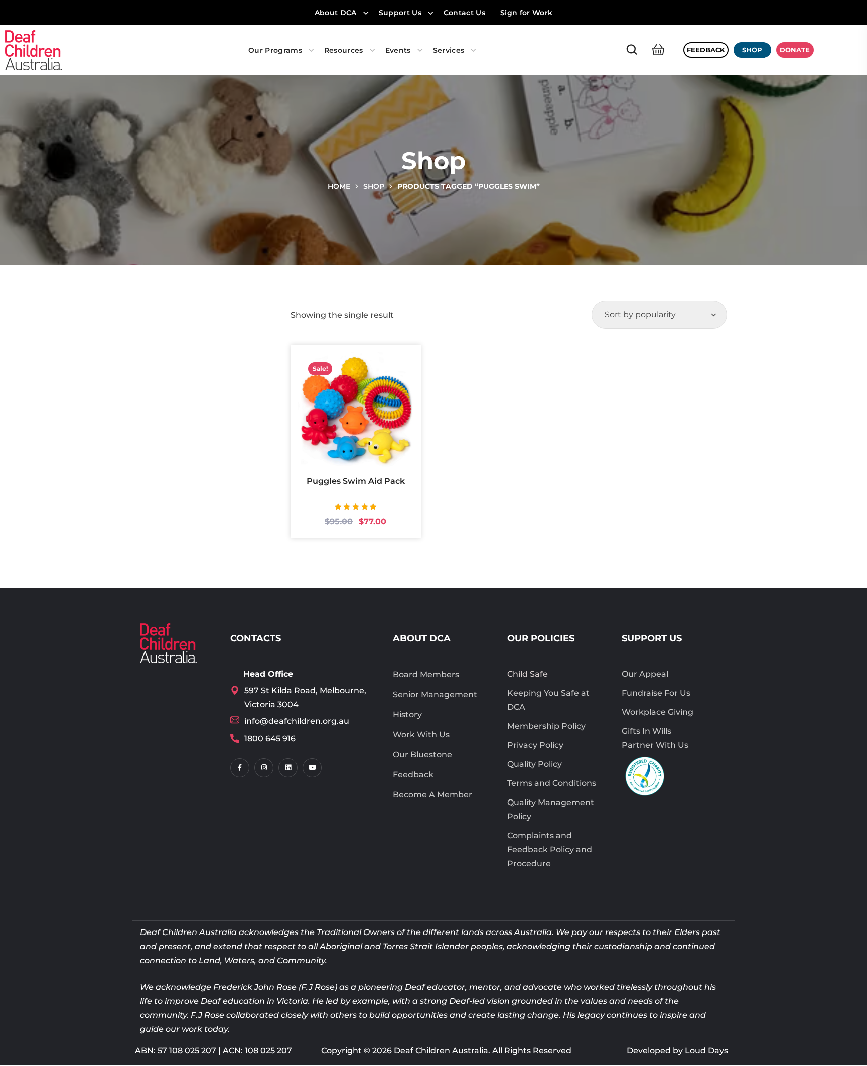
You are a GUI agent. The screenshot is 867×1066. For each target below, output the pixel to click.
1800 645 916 (270, 738)
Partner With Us (655, 745)
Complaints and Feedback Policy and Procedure (549, 849)
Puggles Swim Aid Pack (356, 481)
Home (339, 186)
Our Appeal (645, 674)
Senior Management (435, 694)
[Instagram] (263, 767)
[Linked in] (288, 767)
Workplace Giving (657, 712)
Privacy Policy (535, 745)
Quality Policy (534, 764)
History (407, 714)
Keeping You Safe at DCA (548, 700)
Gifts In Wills (646, 731)
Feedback (413, 774)
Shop (373, 186)
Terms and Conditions (551, 783)
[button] (632, 50)
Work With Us (421, 734)
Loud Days (706, 1050)
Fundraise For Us (656, 693)
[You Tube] (312, 767)
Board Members (426, 674)
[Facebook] (239, 767)
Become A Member (432, 795)
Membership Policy (546, 726)
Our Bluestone (422, 754)
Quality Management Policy (550, 809)
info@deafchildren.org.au (296, 721)
